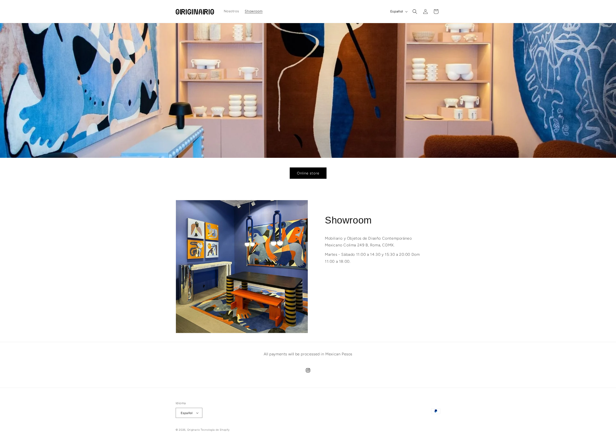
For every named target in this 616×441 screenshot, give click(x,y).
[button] (415, 11)
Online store (308, 173)
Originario (194, 429)
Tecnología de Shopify (215, 429)
